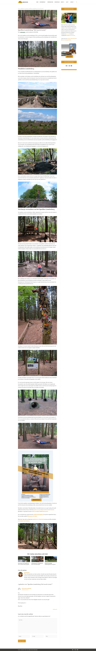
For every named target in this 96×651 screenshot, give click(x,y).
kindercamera (45, 511)
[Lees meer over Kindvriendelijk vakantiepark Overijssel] (51, 559)
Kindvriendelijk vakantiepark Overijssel (50, 564)
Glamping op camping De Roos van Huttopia (37, 564)
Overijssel (26, 8)
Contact (71, 2)
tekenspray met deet (32, 516)
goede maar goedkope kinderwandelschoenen (44, 509)
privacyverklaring (34, 649)
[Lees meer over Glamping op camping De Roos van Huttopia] (37, 559)
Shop (67, 2)
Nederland (22, 8)
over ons (67, 33)
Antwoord (55, 609)
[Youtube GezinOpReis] (71, 66)
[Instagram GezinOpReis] (67, 66)
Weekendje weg (50, 2)
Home (37, 2)
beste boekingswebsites (66, 39)
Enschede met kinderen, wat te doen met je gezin (23, 564)
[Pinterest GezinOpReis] (69, 66)
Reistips (62, 2)
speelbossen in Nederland (38, 519)
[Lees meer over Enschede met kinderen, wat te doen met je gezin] (24, 559)
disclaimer (29, 649)
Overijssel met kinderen (24, 521)
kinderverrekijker (35, 511)
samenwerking (72, 35)
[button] (76, 2)
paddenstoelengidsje (38, 514)
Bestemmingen (42, 2)
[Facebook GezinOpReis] (66, 66)
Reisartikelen (57, 2)
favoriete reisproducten (71, 38)
